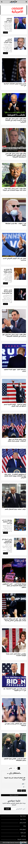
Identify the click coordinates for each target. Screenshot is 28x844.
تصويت (23, 791)
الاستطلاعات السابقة (14, 795)
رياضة (24, 826)
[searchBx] (1, 1)
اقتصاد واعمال (23, 823)
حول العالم (23, 836)
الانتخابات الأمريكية (21, 839)
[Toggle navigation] (26, 1)
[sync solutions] (23, 842)
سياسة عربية (23, 819)
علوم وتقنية (23, 833)
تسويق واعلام (23, 829)
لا (23, 786)
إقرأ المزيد (5, 32)
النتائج (19, 791)
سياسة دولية (23, 816)
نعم (23, 783)
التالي (10, 768)
